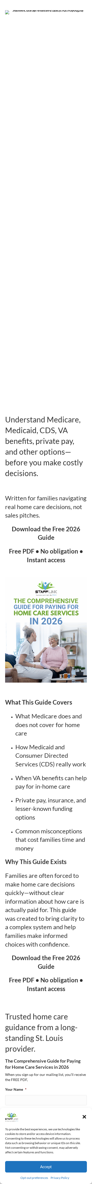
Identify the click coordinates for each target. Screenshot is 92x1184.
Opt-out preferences (34, 1178)
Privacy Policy (60, 1178)
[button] (84, 1116)
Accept (46, 1166)
